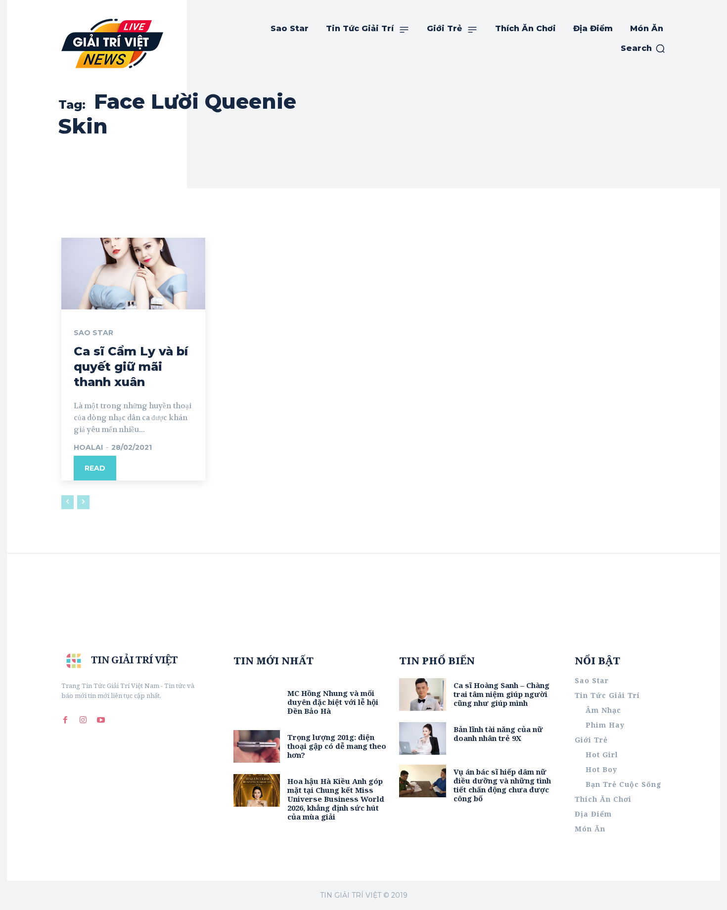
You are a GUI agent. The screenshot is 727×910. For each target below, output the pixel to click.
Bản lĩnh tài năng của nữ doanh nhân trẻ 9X (498, 733)
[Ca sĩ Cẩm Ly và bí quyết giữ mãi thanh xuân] (133, 273)
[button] (643, 48)
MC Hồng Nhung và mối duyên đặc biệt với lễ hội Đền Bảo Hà (332, 702)
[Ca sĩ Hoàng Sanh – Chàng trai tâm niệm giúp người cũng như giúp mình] (422, 694)
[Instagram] (83, 720)
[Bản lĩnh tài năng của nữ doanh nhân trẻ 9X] (422, 738)
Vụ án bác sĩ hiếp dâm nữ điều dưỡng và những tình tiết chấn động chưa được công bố (502, 785)
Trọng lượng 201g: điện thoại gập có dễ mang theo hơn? (336, 746)
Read (95, 468)
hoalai (88, 447)
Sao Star (93, 332)
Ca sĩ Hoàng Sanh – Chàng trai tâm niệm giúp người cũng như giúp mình (501, 694)
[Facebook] (65, 720)
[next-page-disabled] (83, 502)
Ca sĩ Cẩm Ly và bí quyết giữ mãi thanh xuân (131, 366)
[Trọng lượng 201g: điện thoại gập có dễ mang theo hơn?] (256, 746)
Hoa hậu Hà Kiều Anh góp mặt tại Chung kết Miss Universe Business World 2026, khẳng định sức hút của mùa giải (335, 799)
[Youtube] (101, 720)
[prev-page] (67, 502)
